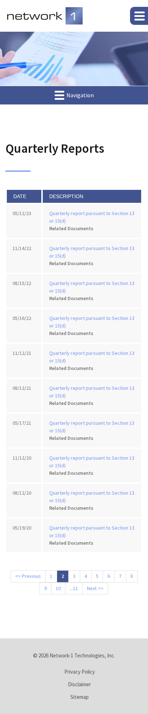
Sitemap (79, 696)
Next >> (95, 588)
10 (58, 588)
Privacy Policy (79, 671)
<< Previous (28, 576)
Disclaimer (79, 684)
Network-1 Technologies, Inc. (82, 655)
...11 (74, 588)
